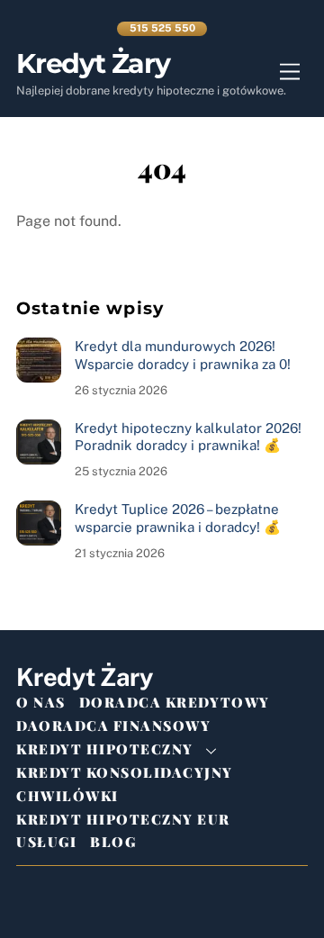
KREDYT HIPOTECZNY (105, 749)
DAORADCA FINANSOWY (113, 726)
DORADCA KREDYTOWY (174, 702)
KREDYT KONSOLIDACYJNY (124, 772)
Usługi (46, 842)
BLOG (113, 842)
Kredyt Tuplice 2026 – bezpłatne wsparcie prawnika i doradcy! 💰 (178, 518)
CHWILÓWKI (67, 796)
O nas (41, 702)
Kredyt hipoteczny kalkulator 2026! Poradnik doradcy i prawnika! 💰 (188, 437)
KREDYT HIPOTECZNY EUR (123, 819)
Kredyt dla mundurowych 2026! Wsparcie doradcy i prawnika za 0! (183, 355)
